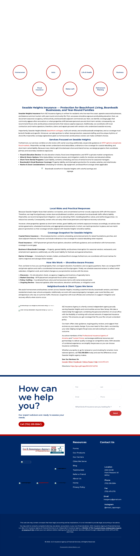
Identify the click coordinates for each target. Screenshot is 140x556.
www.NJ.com (104, 362)
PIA (33, 530)
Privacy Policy (79, 487)
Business (120, 72)
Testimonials (78, 470)
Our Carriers (83, 3)
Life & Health (87, 72)
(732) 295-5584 (70, 12)
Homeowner (20, 72)
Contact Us (111, 3)
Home (26, 3)
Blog (75, 466)
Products (36, 3)
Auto (53, 72)
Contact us (100, 10)
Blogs (73, 3)
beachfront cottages (55, 131)
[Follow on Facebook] (43, 468)
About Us (97, 3)
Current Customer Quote (56, 3)
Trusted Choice (78, 338)
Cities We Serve (80, 461)
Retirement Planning (100, 89)
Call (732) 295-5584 (30, 424)
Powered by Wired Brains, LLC (70, 547)
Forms (76, 448)
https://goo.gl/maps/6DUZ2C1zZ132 (84, 366)
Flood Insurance (39, 89)
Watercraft (70, 89)
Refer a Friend (79, 474)
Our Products (79, 453)
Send (115, 413)
